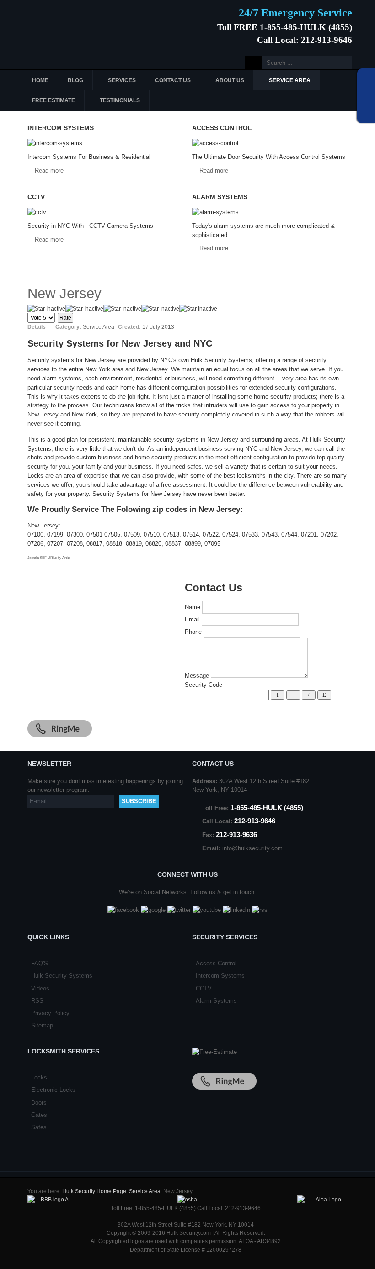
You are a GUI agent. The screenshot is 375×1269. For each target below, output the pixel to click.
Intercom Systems (220, 975)
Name (192, 607)
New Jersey (64, 293)
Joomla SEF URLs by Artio (48, 558)
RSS (37, 1000)
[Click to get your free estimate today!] (214, 1051)
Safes (39, 1127)
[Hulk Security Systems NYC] (90, 24)
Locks (39, 1077)
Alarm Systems (216, 1000)
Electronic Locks (53, 1089)
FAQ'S (39, 963)
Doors (39, 1102)
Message (197, 675)
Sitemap (42, 1025)
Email (192, 619)
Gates (39, 1114)
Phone (193, 631)
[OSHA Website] (187, 1199)
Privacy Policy (50, 1013)
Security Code (203, 684)
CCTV (204, 988)
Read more (49, 170)
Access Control (216, 963)
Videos (40, 988)
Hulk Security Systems (61, 975)
